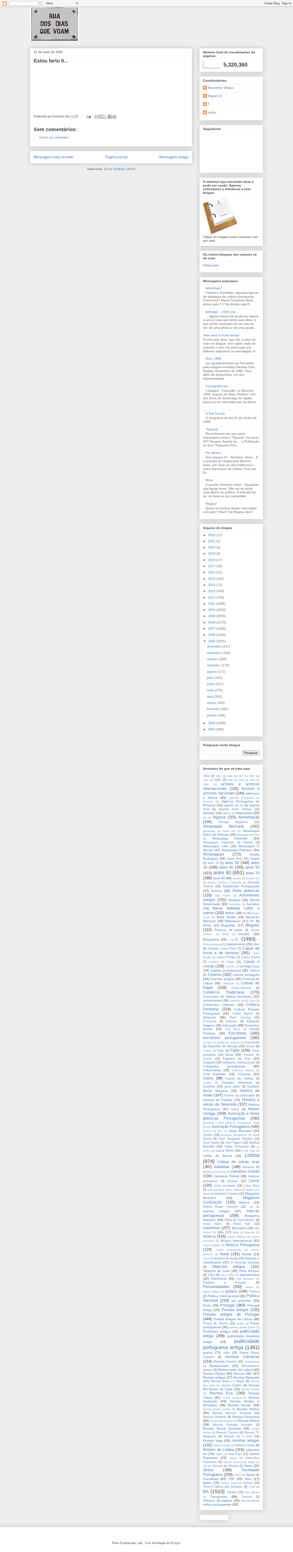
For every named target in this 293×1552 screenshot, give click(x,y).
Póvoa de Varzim (215, 1323)
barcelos (253, 904)
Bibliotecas (233, 921)
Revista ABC (243, 1373)
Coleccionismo (241, 988)
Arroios (216, 891)
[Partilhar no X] (105, 116)
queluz (208, 1352)
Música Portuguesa (242, 1245)
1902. (219, 776)
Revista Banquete (246, 1377)
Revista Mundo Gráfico (217, 1409)
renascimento (251, 1361)
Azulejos (234, 900)
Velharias (209, 1500)
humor (235, 1109)
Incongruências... (218, 386)
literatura (248, 1167)
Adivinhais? (214, 288)
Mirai (209, 480)
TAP (231, 1479)
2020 (212, 547)
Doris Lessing (240, 1017)
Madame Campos (226, 1193)
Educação (229, 1025)
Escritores (237, 1033)
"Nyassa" (212, 429)
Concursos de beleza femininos (227, 996)
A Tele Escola (215, 413)
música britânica (237, 1236)
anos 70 (252, 873)
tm (206, 1491)
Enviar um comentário (53, 137)
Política (254, 1291)
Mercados (239, 1228)
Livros (254, 1181)
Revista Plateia (214, 1373)
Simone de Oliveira (225, 1466)
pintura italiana (211, 1291)
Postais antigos (235, 1310)
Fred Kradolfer (214, 1074)
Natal (224, 1254)
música (209, 1236)
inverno (207, 1131)
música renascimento (228, 1249)
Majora (244, 1202)
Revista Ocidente (214, 1417)
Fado (220, 1050)
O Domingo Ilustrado (245, 1262)
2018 (212, 560)
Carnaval (214, 962)
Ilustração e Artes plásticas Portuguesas (231, 1115)
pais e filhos (227, 1275)
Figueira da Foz (236, 1058)
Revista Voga (213, 1440)
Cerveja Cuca (249, 966)
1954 (252, 780)
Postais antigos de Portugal (231, 1314)
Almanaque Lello (215, 846)
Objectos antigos (228, 1266)
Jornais (208, 1134)
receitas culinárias (242, 1357)
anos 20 (232, 863)
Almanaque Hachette (229, 838)
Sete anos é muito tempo (221, 335)
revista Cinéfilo (231, 1385)
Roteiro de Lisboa (218, 1449)
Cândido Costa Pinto (222, 948)
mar (251, 1206)
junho (211, 684)
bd (244, 913)
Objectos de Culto (216, 1271)
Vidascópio (211, 265)
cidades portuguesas (225, 970)
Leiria (252, 1150)
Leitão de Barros (217, 1156)
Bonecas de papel (228, 930)
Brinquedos (211, 939)
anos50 (237, 878)
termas (247, 1483)
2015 (212, 578)
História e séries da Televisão (231, 1102)
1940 (230, 780)
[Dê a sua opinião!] (101, 116)
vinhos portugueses (217, 1504)
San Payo (235, 1454)
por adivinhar (241, 1300)
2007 (212, 628)
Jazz (220, 1131)
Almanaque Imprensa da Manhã (227, 842)
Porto (207, 1305)
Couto (252, 1000)
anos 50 (252, 867)
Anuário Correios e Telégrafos (224, 882)
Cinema (214, 974)
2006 (212, 635)
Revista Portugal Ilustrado (232, 1424)
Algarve (219, 817)
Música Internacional (236, 1240)
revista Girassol (231, 1397)
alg (204, 817)
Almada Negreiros (233, 822)
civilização (228, 983)
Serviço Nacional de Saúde (239, 1462)
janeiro (212, 715)
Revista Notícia (248, 1409)
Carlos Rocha (250, 957)
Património (219, 1278)
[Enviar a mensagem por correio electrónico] (88, 116)
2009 (212, 616)
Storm (237, 1475)
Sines (248, 1466)
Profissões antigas (217, 1331)
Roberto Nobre (245, 1445)
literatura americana (214, 1171)
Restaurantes (219, 1366)
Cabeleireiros (235, 944)
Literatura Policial (226, 1176)
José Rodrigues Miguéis (235, 1138)
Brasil (225, 934)
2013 (212, 591)
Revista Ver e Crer (238, 1436)
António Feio (252, 878)
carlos (212, 112)
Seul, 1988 (213, 358)
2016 (212, 572)
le (243, 1150)
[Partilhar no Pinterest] (114, 116)
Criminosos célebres (218, 1005)
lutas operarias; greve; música (224, 1189)
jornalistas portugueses (234, 1135)
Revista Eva (221, 1393)
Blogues (252, 925)
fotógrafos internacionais (238, 1062)
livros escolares (224, 1185)
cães (256, 944)
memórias (211, 1228)
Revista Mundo (239, 1405)
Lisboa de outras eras (238, 1162)
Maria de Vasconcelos (240, 1220)
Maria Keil (241, 1223)
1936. (217, 780)
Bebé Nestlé (226, 917)
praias (240, 1323)
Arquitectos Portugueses (240, 886)
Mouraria (250, 1232)
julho (211, 678)
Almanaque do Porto (248, 834)
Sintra (208, 1470)
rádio (226, 1352)
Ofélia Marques (249, 1271)
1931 (206, 780)
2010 (212, 610)
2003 (212, 729)
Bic (252, 921)
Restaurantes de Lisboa (235, 1369)
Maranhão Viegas (220, 87)
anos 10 (213, 863)
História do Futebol (217, 1100)
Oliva (211, 1275)
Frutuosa (244, 1074)
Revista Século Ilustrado (222, 1428)
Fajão (235, 1050)
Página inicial (116, 157)
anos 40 (226, 867)
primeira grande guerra (242, 1327)
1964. (206, 784)
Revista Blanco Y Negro (227, 1381)
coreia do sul (237, 1000)
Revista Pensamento (221, 1421)
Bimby (207, 925)
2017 (212, 566)
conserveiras (212, 1000)
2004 (212, 723)
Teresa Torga (229, 1483)
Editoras (231, 1021)
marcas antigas (216, 1211)
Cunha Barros (242, 1013)
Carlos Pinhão (226, 957)
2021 (212, 541)
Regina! (211, 503)
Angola (254, 858)
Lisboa (252, 1155)
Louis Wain (251, 1185)
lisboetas (221, 1167)
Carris (230, 962)
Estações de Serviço (223, 1046)
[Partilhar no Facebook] (110, 116)
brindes (244, 934)
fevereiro (214, 709)
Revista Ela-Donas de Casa (231, 1387)
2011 (212, 603)
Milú (221, 1232)
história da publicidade (239, 1095)
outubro (213, 659)
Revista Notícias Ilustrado (231, 1413)
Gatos (208, 1078)
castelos (230, 966)
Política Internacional (223, 1296)
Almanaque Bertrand (223, 826)
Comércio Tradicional (223, 992)
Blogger (175, 1543)
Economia (209, 1021)
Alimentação (248, 817)
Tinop (252, 1486)
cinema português (246, 975)
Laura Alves (224, 1150)
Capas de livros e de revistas (231, 950)
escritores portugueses (224, 1038)
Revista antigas (214, 1377)
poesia (231, 1291)
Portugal (227, 1305)
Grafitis (207, 1082)
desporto (209, 1017)
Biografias (228, 925)
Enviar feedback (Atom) (119, 169)
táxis (248, 1479)
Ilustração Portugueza (230, 1126)
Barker (230, 913)
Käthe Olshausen (237, 1146)
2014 (212, 585)
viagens (226, 1500)
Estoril (250, 1046)
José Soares (211, 1142)
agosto (212, 671)
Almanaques (213, 854)
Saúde (233, 1458)
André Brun (234, 858)
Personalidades (216, 1287)
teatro (207, 1483)
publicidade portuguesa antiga (231, 1344)
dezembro (214, 646)
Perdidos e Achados (225, 1282)
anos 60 (222, 872)
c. (237, 939)
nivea (206, 1258)
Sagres (219, 1454)
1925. (252, 776)
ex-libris (207, 1050)
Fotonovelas (212, 1070)
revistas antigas (246, 1440)
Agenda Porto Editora (235, 809)
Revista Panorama (246, 1417)
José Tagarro (233, 1142)
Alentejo (209, 813)
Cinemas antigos (222, 979)
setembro (214, 665)
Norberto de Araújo (226, 1258)
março (212, 702)
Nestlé (246, 1254)
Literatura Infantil (244, 1171)
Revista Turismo (227, 1432)
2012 (212, 597)
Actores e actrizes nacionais (231, 790)
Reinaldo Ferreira (225, 1361)
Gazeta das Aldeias (239, 1078)
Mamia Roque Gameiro (220, 1206)
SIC (205, 1466)
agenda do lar (233, 805)
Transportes (218, 1496)
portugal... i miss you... (222, 311)
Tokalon (232, 1492)
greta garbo (232, 1086)
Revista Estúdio (250, 1389)
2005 (212, 641)
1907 (241, 776)
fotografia (209, 1062)
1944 (241, 780)
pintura (249, 1287)
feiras (229, 1054)
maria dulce (212, 1223)
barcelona (235, 904)
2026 (212, 535)
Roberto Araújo (221, 1445)
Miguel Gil (215, 96)
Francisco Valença (243, 1070)
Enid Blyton (232, 1029)
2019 (212, 553)
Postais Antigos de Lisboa (233, 1319)
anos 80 (219, 878)
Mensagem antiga (173, 157)
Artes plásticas (245, 890)
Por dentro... (215, 453)
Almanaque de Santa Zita (219, 831)
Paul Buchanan (245, 1278)
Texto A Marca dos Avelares (222, 1486)
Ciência (254, 970)
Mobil (236, 1232)
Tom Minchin (252, 1492)
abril (210, 696)
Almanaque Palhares (237, 850)
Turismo (246, 1496)
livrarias (232, 1181)
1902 (206, 776)
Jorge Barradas (240, 1131)
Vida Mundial (248, 1500)
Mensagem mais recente (53, 157)
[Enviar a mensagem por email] (97, 116)
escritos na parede (214, 1042)
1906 (230, 776)
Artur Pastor (223, 895)
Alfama (227, 813)
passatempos (249, 1275)
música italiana (211, 1245)
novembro (214, 653)
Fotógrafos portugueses (224, 1066)
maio (211, 690)
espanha (234, 1042)
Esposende (251, 1042)
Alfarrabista (244, 813)
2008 (212, 622)
